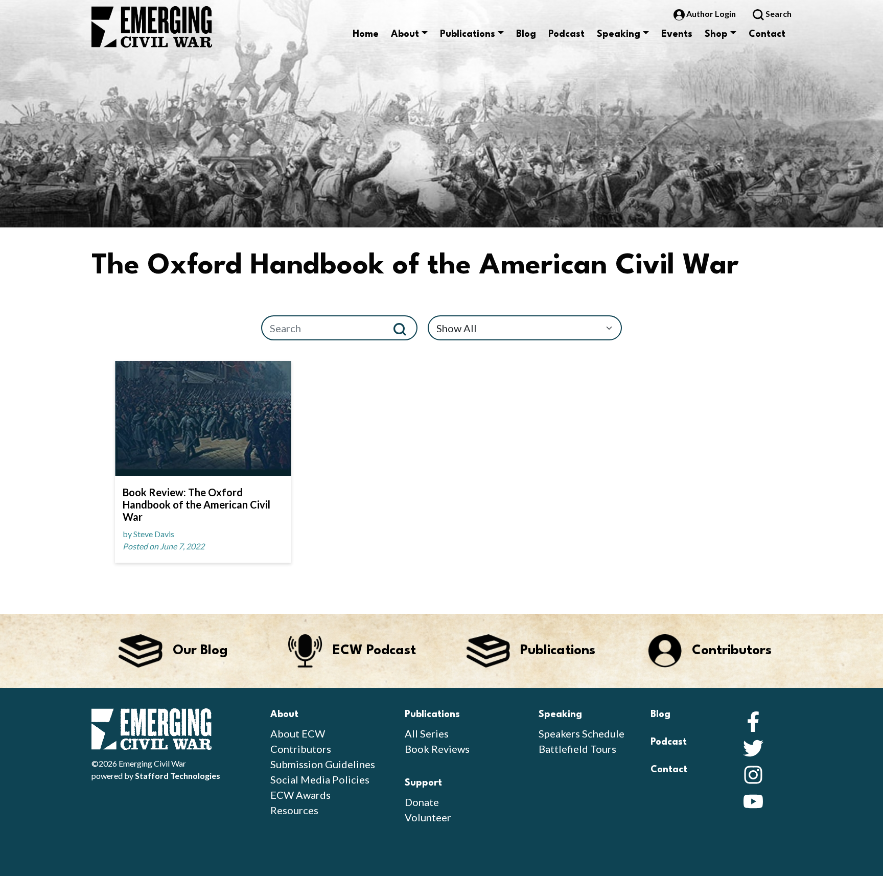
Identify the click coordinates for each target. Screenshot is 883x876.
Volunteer (428, 817)
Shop (716, 34)
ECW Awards (300, 795)
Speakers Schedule (581, 733)
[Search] (403, 327)
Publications (467, 34)
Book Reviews (437, 749)
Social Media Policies (319, 779)
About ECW (297, 733)
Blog (526, 34)
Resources (294, 810)
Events (676, 34)
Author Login (711, 13)
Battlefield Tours (577, 749)
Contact (767, 34)
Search (778, 13)
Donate (422, 802)
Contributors (300, 749)
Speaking (618, 34)
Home (366, 34)
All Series (427, 733)
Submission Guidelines (322, 764)
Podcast (566, 34)
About (405, 34)
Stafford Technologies (177, 775)
